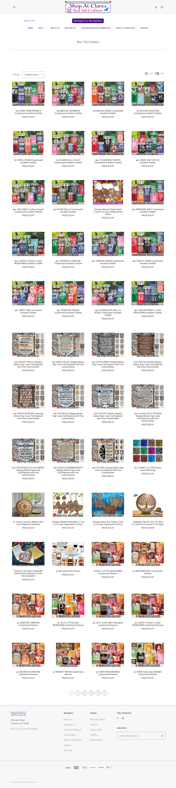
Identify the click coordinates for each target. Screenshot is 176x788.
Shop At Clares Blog (125, 28)
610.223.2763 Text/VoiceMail (24, 729)
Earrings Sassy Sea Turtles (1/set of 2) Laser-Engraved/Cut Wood (108, 523)
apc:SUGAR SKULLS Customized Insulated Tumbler (68, 210)
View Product (28, 99)
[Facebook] (117, 718)
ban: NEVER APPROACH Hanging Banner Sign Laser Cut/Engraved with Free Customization (28, 416)
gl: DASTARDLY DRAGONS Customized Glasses (28, 673)
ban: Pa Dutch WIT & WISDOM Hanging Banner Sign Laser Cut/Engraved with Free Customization (147, 417)
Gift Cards (68, 750)
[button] (88, 21)
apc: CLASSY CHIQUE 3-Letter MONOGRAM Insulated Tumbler (28, 262)
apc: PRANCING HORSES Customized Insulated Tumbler (68, 311)
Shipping (144, 28)
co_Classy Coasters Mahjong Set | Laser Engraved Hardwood (28, 523)
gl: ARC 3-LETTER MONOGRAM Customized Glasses (108, 572)
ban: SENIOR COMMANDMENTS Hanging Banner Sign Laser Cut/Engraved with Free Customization (68, 471)
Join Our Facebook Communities (96, 28)
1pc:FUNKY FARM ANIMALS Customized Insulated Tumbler (28, 112)
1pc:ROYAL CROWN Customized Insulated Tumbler (28, 161)
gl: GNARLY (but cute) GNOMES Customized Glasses (148, 673)
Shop (40, 28)
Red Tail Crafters (97, 719)
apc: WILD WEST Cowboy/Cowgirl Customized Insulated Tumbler (28, 210)
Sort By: (16, 74)
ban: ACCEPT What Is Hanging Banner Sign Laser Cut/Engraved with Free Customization (28, 364)
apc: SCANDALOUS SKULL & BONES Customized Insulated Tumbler (107, 312)
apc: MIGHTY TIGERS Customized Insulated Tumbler (148, 262)
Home (30, 28)
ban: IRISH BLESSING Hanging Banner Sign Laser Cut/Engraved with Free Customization (147, 364)
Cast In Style (96, 730)
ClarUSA (94, 724)
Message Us (70, 28)
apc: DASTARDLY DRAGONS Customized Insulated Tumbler (68, 262)
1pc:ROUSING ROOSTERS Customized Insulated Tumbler (148, 112)
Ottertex (94, 735)
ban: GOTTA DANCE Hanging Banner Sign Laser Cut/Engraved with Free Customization (108, 364)
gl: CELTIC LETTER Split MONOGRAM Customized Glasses (68, 624)
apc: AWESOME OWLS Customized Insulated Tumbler (148, 210)
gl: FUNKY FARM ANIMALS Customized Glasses (108, 673)
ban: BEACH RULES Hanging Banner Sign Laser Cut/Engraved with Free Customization (68, 364)
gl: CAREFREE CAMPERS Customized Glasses (28, 624)
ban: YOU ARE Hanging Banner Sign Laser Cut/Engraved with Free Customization (108, 470)
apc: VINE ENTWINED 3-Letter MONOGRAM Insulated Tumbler (148, 311)
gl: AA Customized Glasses (68, 571)
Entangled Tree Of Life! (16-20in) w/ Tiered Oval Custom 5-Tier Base (148, 523)
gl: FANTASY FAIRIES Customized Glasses (68, 673)
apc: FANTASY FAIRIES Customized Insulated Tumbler (108, 262)
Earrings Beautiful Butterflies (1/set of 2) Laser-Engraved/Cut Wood (68, 523)
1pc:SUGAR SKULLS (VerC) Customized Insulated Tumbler (68, 161)
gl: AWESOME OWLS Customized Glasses (148, 572)
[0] (162, 7)
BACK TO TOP (29, 21)
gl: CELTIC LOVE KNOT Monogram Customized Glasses (108, 624)
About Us (55, 28)
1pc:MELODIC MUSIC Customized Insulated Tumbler (108, 112)
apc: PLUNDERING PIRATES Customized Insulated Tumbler (108, 161)
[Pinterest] (123, 718)
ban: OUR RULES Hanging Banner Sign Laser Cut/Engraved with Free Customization (68, 416)
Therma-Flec (96, 740)
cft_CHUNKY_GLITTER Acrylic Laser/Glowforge (147, 468)
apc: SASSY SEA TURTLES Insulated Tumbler (148, 161)
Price (25, 117)
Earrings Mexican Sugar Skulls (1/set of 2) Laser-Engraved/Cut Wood (108, 211)
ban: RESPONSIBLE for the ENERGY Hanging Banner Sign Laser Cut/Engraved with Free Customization (28, 471)
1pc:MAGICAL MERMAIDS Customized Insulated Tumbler (68, 112)
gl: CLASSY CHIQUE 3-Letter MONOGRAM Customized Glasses (147, 624)
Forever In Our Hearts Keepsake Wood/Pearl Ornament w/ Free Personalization (28, 573)
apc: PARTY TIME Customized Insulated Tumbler (28, 311)
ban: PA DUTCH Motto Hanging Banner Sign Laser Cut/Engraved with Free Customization (108, 416)
